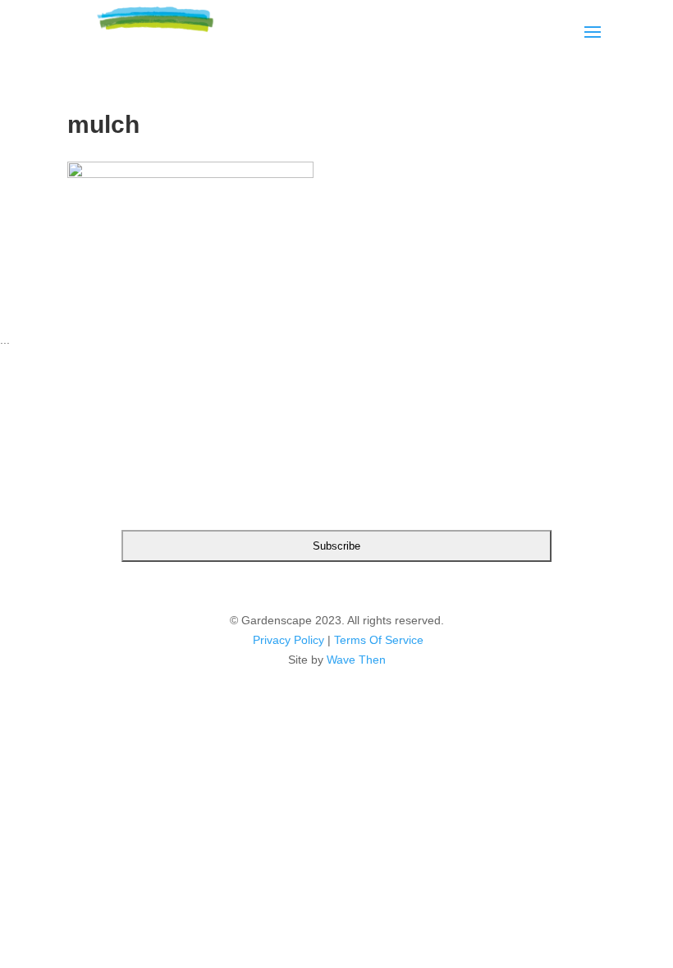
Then (372, 659)
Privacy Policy (288, 639)
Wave (341, 659)
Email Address (336, 453)
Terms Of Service (378, 639)
